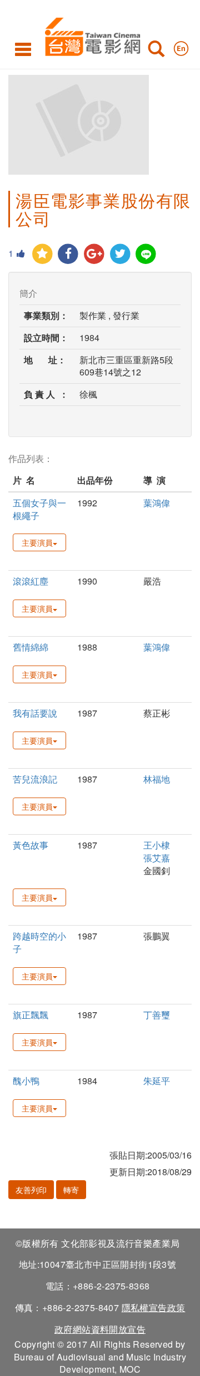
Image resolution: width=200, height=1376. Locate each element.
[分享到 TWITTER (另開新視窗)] (120, 254)
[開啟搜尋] (156, 51)
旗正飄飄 (30, 1014)
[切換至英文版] (181, 46)
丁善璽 (156, 1014)
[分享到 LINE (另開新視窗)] (146, 254)
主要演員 (37, 542)
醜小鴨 (26, 1080)
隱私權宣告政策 (154, 1307)
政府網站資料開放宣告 (100, 1329)
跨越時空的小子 (39, 942)
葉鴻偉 (156, 502)
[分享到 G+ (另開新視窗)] (94, 254)
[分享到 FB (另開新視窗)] (69, 254)
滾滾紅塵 (30, 581)
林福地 (156, 779)
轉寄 (71, 1189)
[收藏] (42, 254)
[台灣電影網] (89, 34)
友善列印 (31, 1189)
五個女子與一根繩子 (39, 509)
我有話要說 (35, 713)
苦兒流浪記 (35, 779)
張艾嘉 (156, 857)
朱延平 (156, 1080)
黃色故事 (30, 845)
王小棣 (156, 845)
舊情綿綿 (30, 647)
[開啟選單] (23, 49)
